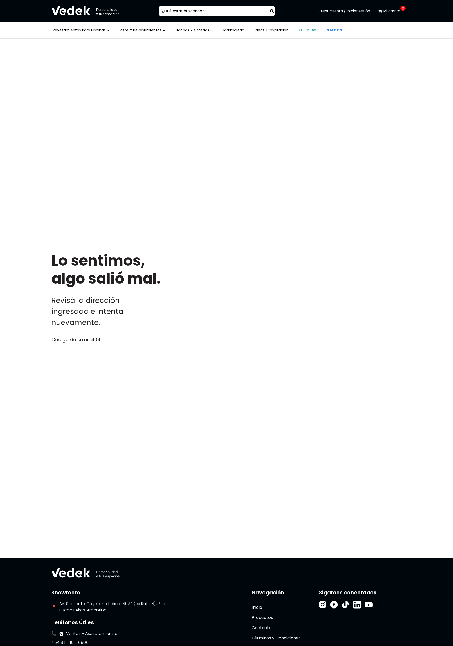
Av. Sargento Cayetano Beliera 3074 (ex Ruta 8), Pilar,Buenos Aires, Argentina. (112, 607)
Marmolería (233, 30)
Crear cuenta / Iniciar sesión (344, 11)
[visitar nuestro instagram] (322, 604)
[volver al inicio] (85, 573)
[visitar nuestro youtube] (369, 604)
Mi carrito (392, 11)
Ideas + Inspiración (272, 30)
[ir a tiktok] (345, 604)
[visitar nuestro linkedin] (357, 605)
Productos (262, 618)
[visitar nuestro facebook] (334, 605)
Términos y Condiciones (276, 638)
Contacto (262, 628)
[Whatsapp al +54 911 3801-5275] (61, 634)
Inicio (257, 607)
